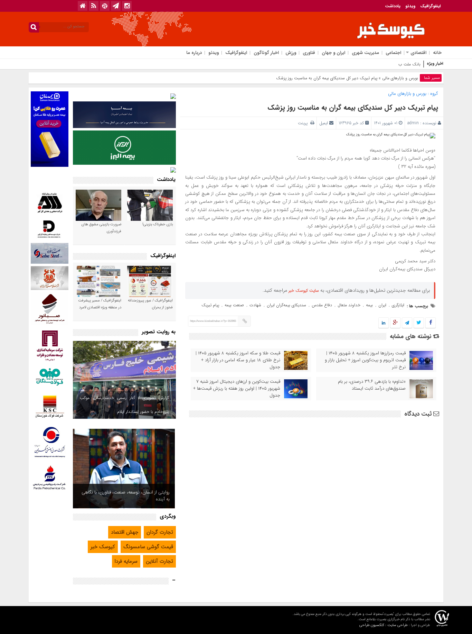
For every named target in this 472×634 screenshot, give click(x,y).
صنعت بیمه (234, 305)
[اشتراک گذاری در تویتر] (418, 323)
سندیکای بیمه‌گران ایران (286, 305)
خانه (437, 52)
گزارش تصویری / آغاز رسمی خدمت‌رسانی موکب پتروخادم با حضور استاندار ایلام (124, 405)
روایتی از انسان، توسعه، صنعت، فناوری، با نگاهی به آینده (126, 496)
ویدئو (410, 6)
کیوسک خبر (103, 547)
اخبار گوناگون (266, 52)
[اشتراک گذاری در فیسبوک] (430, 323)
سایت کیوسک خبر (304, 290)
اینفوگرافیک (430, 6)
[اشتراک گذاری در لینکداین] (383, 323)
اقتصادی (418, 52)
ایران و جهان (333, 52)
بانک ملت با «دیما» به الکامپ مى (392, 64)
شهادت (255, 305)
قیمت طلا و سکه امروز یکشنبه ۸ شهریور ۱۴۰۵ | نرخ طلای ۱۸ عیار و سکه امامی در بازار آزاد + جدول (238, 360)
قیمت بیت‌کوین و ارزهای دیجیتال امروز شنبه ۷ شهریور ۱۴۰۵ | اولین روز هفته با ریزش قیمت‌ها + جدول (236, 388)
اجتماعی (393, 52)
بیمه (369, 305)
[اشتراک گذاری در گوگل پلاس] (395, 323)
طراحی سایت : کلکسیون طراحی (383, 625)
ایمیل (323, 123)
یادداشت (392, 6)
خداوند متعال (349, 305)
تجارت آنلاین (159, 561)
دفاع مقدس (322, 305)
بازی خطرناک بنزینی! (157, 224)
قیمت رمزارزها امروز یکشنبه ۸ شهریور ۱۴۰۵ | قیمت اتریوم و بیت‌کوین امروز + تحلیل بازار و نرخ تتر (365, 360)
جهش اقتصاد (124, 532)
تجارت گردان (160, 532)
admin (413, 123)
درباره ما (194, 52)
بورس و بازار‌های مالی (400, 78)
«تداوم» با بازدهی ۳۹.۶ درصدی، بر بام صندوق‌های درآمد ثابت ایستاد (372, 385)
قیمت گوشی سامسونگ (148, 547)
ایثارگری (398, 305)
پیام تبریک (210, 305)
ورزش (290, 52)
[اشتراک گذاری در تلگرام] (407, 323)
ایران (382, 305)
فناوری (309, 52)
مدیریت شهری (365, 52)
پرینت (304, 123)
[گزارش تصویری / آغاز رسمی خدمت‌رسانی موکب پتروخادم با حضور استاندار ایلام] (124, 380)
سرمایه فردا (126, 561)
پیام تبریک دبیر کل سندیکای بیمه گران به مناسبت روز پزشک (352, 107)
